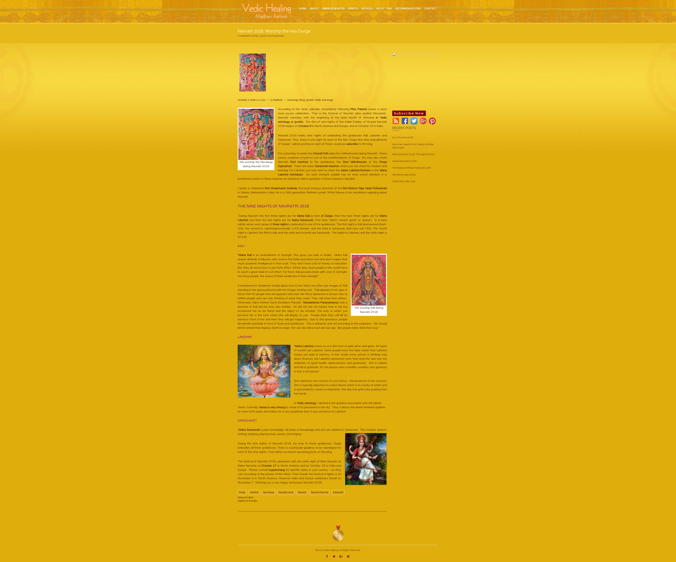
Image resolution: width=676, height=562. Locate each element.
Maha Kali (304, 215)
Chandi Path (321, 153)
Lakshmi (254, 492)
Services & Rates (333, 8)
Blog (302, 100)
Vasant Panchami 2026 (404, 161)
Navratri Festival (319, 492)
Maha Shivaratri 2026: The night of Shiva (413, 154)
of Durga (326, 215)
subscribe (352, 144)
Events (353, 8)
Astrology (292, 100)
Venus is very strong (271, 407)
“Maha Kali (245, 255)
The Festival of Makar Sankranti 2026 (411, 167)
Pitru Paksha (358, 109)
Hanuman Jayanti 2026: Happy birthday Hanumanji (413, 146)
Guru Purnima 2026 (402, 137)
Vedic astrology (306, 403)
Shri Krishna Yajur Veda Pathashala (365, 188)
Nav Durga (268, 492)
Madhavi (278, 100)
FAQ (389, 8)
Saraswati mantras (327, 166)
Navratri (302, 492)
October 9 (304, 126)
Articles (367, 8)
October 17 (269, 465)
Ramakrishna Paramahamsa (320, 302)
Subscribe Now (409, 113)
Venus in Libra (245, 497)
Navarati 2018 (286, 492)
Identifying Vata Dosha (404, 174)
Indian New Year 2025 (403, 181)
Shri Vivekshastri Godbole (281, 188)
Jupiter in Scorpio (247, 500)
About (314, 8)
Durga (242, 492)
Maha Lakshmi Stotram (356, 170)
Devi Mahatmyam (355, 161)
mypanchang (276, 469)
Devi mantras (300, 161)
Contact (430, 8)
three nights (280, 224)
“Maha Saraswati (249, 429)
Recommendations (408, 8)
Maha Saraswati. (303, 220)
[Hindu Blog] (338, 533)
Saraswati (338, 492)
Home (302, 8)
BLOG (380, 8)
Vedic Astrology (324, 100)
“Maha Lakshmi (303, 346)
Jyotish (310, 100)
